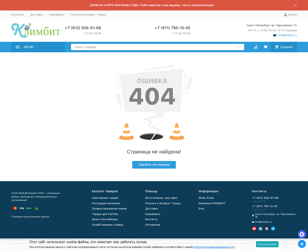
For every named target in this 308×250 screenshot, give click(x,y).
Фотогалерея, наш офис (161, 197)
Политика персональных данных (30, 216)
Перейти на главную (154, 164)
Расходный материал (106, 203)
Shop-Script (206, 197)
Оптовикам (152, 224)
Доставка (36, 14)
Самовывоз (56, 14)
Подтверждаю (267, 244)
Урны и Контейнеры (105, 219)
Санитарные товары (105, 197)
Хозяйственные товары (107, 224)
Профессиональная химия (109, 208)
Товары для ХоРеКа (105, 214)
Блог (202, 208)
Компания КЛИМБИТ (212, 203)
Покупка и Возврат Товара (88, 14)
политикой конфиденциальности (213, 247)
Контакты (17, 14)
